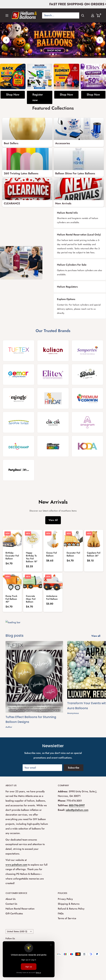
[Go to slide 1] (50, 54)
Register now (37, 97)
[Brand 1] (18, 350)
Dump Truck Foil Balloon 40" (11, 598)
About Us (11, 899)
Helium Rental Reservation (20, 908)
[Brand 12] (87, 422)
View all (96, 636)
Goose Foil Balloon (51, 554)
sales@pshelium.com (77, 810)
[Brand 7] (18, 398)
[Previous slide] (6, 40)
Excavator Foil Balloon (73, 554)
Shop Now (12, 94)
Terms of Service (67, 918)
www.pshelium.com (16, 864)
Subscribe (73, 767)
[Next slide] (99, 40)
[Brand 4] (18, 374)
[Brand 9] (87, 398)
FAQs (61, 913)
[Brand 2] (53, 350)
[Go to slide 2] (53, 54)
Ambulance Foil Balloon (52, 597)
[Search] (82, 15)
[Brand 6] (87, 374)
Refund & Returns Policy (71, 908)
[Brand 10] (18, 422)
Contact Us (11, 904)
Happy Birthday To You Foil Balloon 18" (31, 557)
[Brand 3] (87, 350)
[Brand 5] (53, 374)
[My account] (92, 15)
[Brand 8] (53, 398)
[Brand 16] (18, 470)
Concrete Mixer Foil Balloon (30, 598)
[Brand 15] (87, 446)
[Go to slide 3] (56, 54)
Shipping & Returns (69, 904)
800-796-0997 (77, 805)
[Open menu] (7, 15)
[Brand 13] (18, 446)
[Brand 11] (53, 422)
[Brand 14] (53, 446)
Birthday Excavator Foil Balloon (12, 555)
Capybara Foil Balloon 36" (93, 554)
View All (53, 520)
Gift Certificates (14, 913)
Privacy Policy (65, 899)
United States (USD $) (17, 931)
